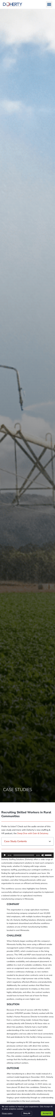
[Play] (4, 855)
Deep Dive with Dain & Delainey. (33, 833)
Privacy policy (7, 1113)
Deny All (26, 1113)
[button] (49, 4)
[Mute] (42, 855)
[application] (27, 855)
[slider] (48, 854)
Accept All (47, 1113)
